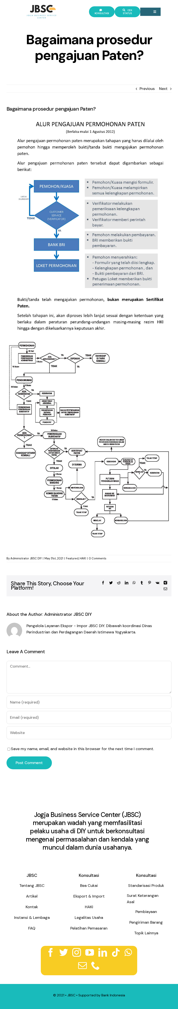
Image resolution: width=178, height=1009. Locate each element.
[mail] (82, 965)
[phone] (95, 965)
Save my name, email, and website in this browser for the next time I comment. (82, 748)
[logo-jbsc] (42, 5)
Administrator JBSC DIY (26, 558)
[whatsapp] (128, 952)
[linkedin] (102, 952)
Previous (147, 88)
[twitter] (63, 952)
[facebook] (50, 952)
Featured (72, 558)
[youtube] (89, 952)
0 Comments (97, 558)
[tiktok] (115, 952)
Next (163, 88)
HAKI (83, 558)
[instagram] (76, 952)
